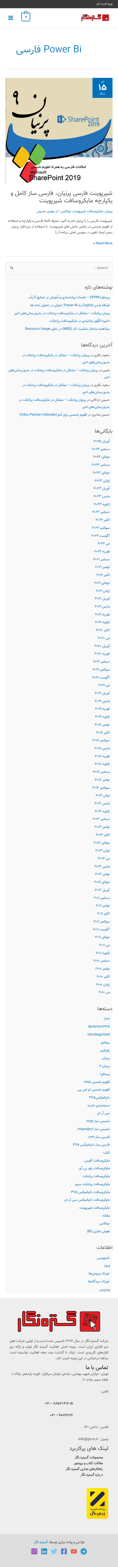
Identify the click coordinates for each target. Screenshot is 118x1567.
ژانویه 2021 (102, 622)
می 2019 (104, 685)
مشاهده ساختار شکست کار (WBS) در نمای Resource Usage (67, 329)
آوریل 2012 (102, 890)
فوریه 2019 (102, 709)
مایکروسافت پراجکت (96, 1176)
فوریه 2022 (102, 551)
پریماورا (105, 1074)
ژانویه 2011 (103, 953)
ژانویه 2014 (102, 811)
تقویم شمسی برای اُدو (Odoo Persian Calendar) (53, 415)
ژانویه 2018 (102, 764)
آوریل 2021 (102, 598)
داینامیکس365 (99, 1097)
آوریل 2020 (102, 646)
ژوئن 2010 (103, 984)
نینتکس (104, 1223)
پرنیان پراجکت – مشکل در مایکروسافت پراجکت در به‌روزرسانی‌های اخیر (62, 313)
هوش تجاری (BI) (98, 1231)
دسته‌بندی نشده (99, 1105)
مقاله (106, 1216)
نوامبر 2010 (102, 969)
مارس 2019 (102, 701)
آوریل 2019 (102, 693)
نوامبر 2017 (102, 780)
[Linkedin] (44, 1551)
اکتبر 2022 (102, 520)
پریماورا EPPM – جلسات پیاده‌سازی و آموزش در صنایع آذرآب (69, 297)
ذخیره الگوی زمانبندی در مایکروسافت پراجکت (80, 321)
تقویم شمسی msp (97, 1082)
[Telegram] (83, 1551)
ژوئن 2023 (102, 481)
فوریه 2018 (102, 756)
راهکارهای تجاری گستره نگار (84, 1469)
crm (107, 1019)
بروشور (105, 1042)
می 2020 (104, 638)
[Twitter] (54, 1551)
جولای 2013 (102, 843)
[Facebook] (64, 1551)
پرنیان (106, 1058)
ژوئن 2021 (103, 591)
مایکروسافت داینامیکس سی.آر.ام (87, 1200)
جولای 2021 (102, 583)
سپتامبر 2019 (101, 669)
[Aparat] (74, 1551)
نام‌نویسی (103, 1258)
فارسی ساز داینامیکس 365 (91, 1145)
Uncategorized (99, 1034)
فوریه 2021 (102, 614)
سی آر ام (103, 1113)
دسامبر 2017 (101, 772)
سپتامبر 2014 (101, 788)
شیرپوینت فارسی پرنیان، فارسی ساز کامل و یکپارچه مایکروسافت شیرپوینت (62, 197)
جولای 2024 (101, 457)
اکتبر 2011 (103, 913)
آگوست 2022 (100, 536)
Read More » (103, 243)
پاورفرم (105, 1050)
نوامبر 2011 (103, 906)
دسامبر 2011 (102, 898)
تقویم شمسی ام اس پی (94, 1089)
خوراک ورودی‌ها (99, 1273)
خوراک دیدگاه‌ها (99, 1281)
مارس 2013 (102, 866)
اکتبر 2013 (103, 835)
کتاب (106, 1153)
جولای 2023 (101, 473)
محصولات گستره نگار (89, 1457)
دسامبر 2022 (101, 512)
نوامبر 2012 (102, 874)
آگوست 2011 (101, 929)
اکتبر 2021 (103, 575)
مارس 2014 (102, 803)
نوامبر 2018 (102, 725)
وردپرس (104, 1289)
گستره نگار (41, 1542)
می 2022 (103, 543)
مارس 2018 (102, 748)
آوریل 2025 (102, 441)
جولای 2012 (102, 882)
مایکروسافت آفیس (97, 1160)
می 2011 (104, 945)
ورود (107, 1265)
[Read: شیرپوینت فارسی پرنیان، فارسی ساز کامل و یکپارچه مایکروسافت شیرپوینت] (59, 131)
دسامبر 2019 (101, 662)
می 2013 (104, 858)
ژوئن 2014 (102, 795)
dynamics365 (99, 1026)
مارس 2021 (102, 606)
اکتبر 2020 (103, 630)
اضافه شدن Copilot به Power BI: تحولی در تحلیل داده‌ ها (70, 305)
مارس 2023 (101, 496)
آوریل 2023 (101, 488)
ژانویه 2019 (102, 717)
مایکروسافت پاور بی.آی (94, 1168)
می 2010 (104, 992)
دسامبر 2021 (101, 559)
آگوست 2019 (101, 677)
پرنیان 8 (104, 1066)
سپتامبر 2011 (101, 921)
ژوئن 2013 (102, 850)
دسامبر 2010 (101, 961)
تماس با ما (97, 1367)
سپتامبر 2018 (101, 740)
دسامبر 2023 (101, 465)
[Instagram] (34, 1551)
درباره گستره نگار (91, 1475)
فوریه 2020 (102, 654)
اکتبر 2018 (103, 733)
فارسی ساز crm (99, 1137)
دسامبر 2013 (101, 819)
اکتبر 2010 (103, 977)
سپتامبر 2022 (101, 528)
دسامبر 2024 (101, 449)
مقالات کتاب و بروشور (88, 1463)
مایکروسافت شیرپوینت (94, 1208)
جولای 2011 (102, 937)
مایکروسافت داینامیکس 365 (90, 1192)
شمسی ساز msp (98, 1121)
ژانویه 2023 (102, 504)
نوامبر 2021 (102, 567)
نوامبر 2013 (102, 827)
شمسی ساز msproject (94, 1129)
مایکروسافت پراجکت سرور (92, 1184)
